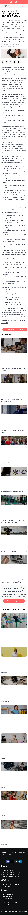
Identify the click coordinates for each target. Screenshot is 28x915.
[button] (2, 62)
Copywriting (4, 672)
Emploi (7, 6)
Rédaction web (5, 701)
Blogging (3, 758)
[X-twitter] (12, 861)
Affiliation (3, 816)
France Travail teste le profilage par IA (12, 491)
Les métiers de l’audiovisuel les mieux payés (14, 551)
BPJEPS (3, 643)
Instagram (4, 844)
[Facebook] (8, 861)
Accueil (3, 6)
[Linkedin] (20, 861)
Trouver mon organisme (14, 601)
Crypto (3, 787)
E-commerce (5, 730)
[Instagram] (16, 861)
